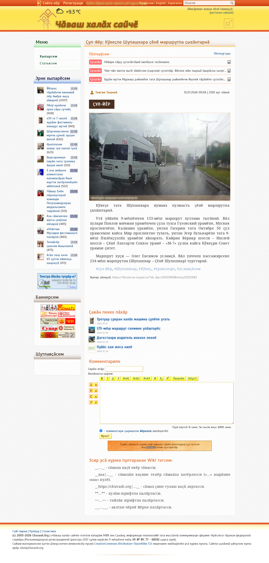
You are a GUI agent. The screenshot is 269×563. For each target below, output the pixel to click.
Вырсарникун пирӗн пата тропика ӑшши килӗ (61, 161)
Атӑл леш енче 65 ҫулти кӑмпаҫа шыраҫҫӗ (59, 259)
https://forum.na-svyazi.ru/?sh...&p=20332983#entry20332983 (154, 277)
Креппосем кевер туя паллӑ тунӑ (62, 146)
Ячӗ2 (136, 378)
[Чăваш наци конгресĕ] (66, 323)
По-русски (146, 3)
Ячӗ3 (147, 378)
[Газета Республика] (49, 337)
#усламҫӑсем (188, 269)
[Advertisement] (159, 292)
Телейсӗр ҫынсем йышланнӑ (60, 244)
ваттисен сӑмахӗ (222, 12)
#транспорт (164, 269)
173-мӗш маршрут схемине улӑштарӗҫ (129, 328)
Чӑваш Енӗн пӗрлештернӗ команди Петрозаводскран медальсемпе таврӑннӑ (59, 201)
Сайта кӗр (51, 3)
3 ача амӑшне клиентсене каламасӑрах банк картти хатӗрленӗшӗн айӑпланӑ (62, 178)
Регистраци (73, 3)
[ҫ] (95, 397)
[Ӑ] (90, 385)
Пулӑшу (34, 531)
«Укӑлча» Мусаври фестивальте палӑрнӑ (62, 233)
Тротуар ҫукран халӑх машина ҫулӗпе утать (133, 319)
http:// (192, 378)
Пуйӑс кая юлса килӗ (114, 347)
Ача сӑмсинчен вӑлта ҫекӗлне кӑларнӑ (57, 220)
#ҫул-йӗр (104, 269)
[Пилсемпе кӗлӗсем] (49, 323)
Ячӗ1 (126, 378)
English (161, 3)
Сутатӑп (95, 62)
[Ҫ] (90, 397)
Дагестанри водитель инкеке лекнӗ (127, 337)
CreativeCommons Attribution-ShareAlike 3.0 (123, 543)
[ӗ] (95, 391)
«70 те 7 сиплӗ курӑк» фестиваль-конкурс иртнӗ (60, 122)
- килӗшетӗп (136, 431)
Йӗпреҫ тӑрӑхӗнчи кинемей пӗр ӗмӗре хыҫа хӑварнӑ (60, 94)
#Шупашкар (125, 269)
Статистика (49, 531)
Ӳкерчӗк (178, 378)
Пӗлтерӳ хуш (222, 53)
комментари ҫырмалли (129, 431)
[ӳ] (95, 403)
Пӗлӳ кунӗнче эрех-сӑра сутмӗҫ (59, 107)
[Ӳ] (90, 403)
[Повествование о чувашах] (49, 309)
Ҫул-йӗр (101, 104)
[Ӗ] (90, 391)
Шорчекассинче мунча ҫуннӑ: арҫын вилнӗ (61, 135)
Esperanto (175, 3)
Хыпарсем (48, 56)
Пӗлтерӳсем (99, 54)
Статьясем (48, 63)
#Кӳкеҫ (145, 269)
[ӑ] (95, 385)
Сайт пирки (19, 531)
